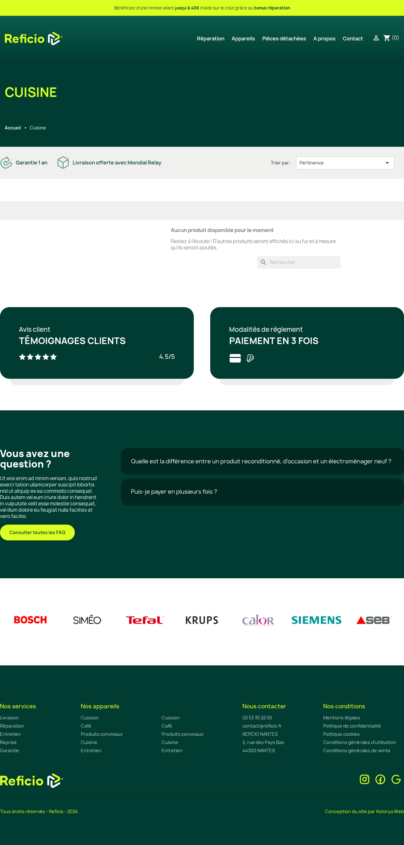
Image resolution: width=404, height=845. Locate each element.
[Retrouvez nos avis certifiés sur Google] (396, 779)
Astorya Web (390, 811)
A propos (324, 38)
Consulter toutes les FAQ (37, 532)
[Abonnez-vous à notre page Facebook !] (380, 779)
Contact (353, 38)
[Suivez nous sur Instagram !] (364, 779)
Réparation (210, 38)
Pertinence (345, 163)
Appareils (243, 38)
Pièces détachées (284, 38)
